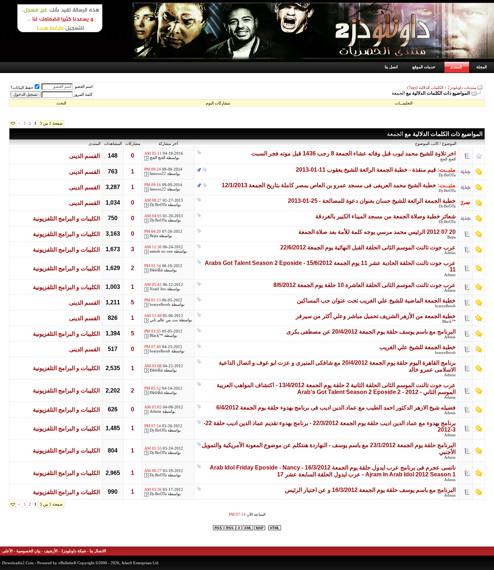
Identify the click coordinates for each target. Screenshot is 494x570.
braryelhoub (445, 306)
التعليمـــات (404, 103)
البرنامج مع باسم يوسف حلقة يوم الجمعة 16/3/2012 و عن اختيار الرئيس (370, 490)
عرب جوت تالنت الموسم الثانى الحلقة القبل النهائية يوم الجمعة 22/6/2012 (368, 247)
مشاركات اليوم (218, 103)
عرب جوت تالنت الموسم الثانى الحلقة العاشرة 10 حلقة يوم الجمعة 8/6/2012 (364, 285)
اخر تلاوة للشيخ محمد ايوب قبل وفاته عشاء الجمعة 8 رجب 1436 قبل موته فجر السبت (353, 153)
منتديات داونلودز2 (462, 88)
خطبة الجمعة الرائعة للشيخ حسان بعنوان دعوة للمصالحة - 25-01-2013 (372, 201)
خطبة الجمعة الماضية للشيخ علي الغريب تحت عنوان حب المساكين (376, 300)
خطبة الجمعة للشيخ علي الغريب (417, 347)
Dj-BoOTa (447, 175)
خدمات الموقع (423, 67)
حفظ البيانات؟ (21, 88)
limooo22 (158, 174)
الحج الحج (448, 159)
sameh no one (161, 251)
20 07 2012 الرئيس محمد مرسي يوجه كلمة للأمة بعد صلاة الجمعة (377, 232)
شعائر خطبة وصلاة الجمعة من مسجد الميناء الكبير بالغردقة (385, 216)
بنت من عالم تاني (164, 320)
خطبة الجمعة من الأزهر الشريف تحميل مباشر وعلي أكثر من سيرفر (376, 316)
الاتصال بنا (98, 551)
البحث (61, 103)
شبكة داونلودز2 (73, 551)
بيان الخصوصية (28, 551)
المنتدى (456, 67)
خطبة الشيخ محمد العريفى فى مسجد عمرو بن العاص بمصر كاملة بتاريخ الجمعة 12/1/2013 (329, 185)
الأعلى (7, 551)
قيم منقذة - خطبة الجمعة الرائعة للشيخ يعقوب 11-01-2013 (366, 170)
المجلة (481, 67)
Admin (450, 253)
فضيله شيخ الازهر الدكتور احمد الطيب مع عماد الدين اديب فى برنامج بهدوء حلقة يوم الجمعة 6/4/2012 (336, 407)
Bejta (451, 237)
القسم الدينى (84, 156)
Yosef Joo (158, 289)
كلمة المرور (83, 95)
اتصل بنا (391, 67)
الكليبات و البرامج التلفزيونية (66, 218)
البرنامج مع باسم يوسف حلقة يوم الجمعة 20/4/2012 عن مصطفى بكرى (371, 332)
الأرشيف (51, 551)
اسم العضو (84, 87)
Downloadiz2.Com (18, 563)
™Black (449, 321)
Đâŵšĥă (156, 270)
